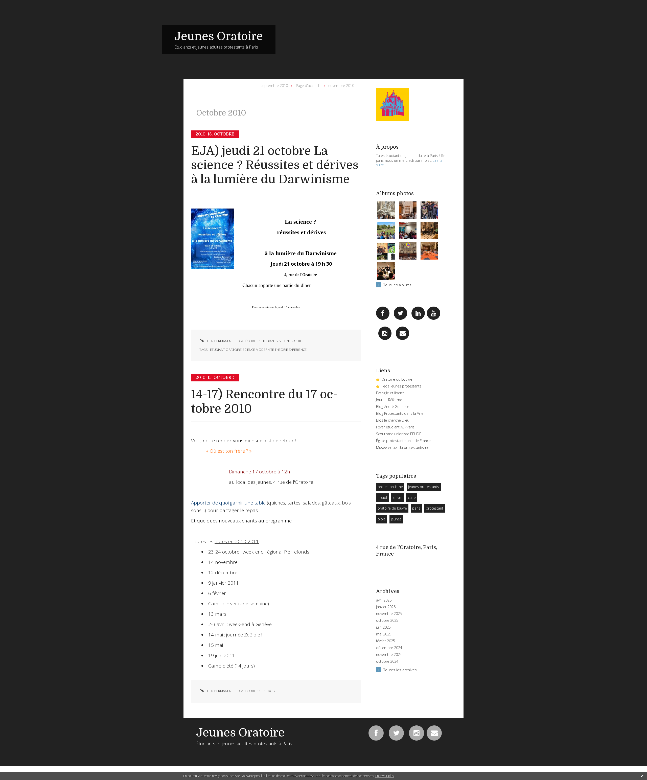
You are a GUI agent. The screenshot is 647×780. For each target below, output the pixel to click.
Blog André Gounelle (392, 406)
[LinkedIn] (418, 313)
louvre (397, 497)
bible (382, 519)
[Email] (402, 333)
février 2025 (385, 641)
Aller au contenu (17, 4)
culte (412, 497)
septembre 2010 (274, 85)
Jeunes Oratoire (218, 36)
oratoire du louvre (392, 508)
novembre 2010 (341, 85)
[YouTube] (433, 313)
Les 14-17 (268, 691)
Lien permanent (219, 341)
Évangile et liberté (390, 393)
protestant (434, 508)
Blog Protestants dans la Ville (399, 413)
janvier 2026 (386, 607)
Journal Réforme (389, 399)
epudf (382, 497)
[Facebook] (382, 313)
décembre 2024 (389, 648)
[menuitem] (275, 85)
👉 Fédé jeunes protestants (398, 386)
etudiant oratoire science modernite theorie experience (258, 349)
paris (416, 508)
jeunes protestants (423, 486)
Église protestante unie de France (403, 440)
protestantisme (390, 486)
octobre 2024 (387, 661)
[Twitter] (400, 313)
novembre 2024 (389, 654)
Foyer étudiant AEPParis (395, 427)
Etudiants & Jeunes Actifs (282, 341)
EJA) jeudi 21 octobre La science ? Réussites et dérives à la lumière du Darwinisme (274, 165)
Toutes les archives (400, 669)
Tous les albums (397, 284)
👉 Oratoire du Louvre (394, 379)
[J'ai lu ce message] (642, 776)
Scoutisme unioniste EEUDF (398, 433)
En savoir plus (384, 776)
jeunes (396, 519)
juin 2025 (383, 627)
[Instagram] (385, 333)
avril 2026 (383, 600)
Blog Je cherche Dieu (392, 420)
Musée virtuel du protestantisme (402, 447)
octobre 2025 (387, 620)
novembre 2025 (389, 613)
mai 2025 (383, 634)
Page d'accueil (307, 85)
